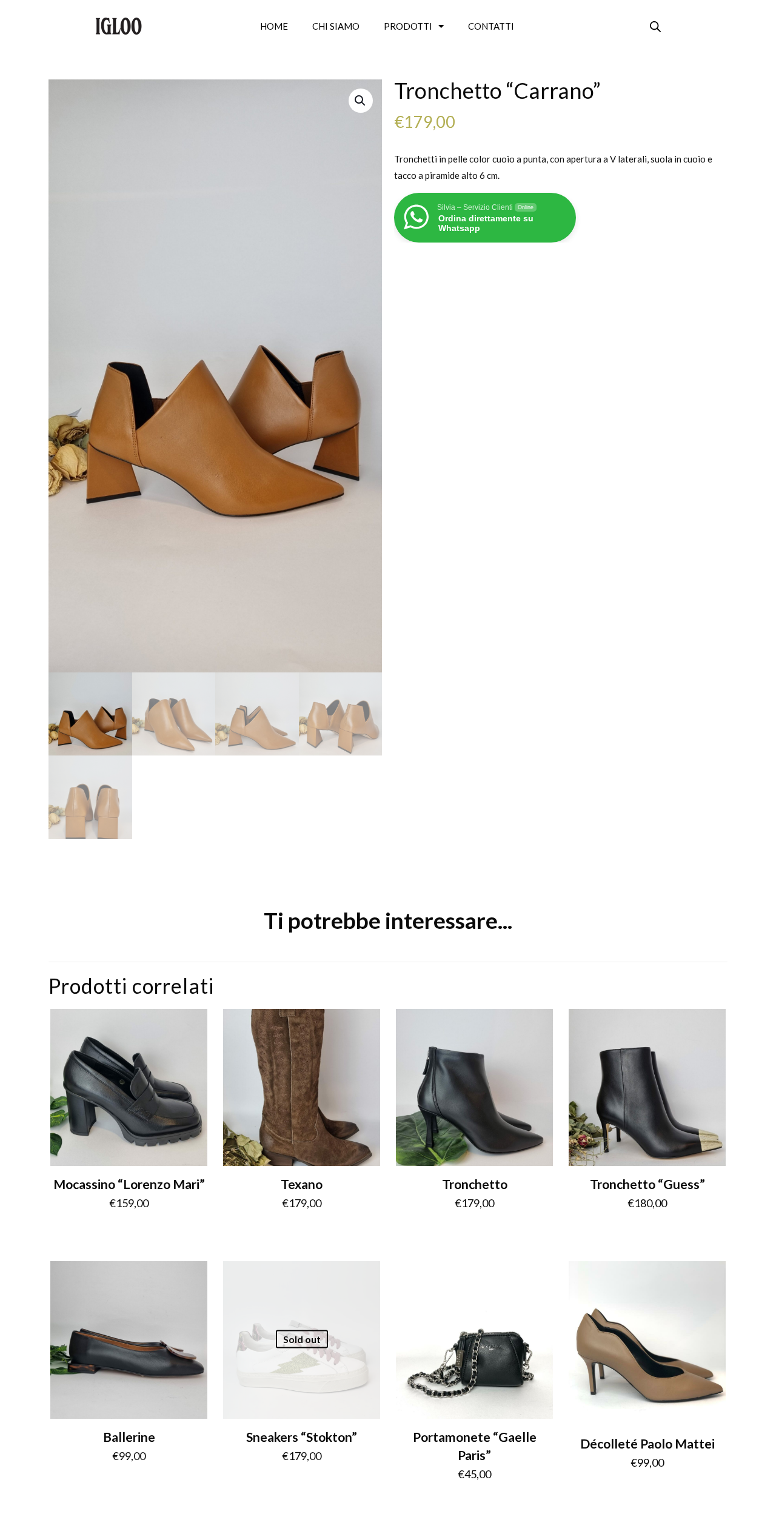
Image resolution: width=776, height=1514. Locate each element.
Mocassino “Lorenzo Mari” (129, 1183)
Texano (302, 1183)
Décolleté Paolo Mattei (647, 1443)
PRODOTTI (408, 26)
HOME (274, 26)
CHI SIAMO (336, 26)
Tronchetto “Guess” (647, 1183)
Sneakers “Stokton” (301, 1436)
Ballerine (129, 1436)
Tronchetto (474, 1183)
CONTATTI (491, 26)
